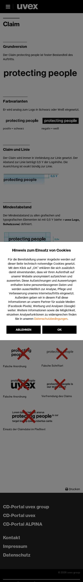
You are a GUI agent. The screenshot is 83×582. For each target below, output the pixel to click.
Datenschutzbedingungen (50, 318)
